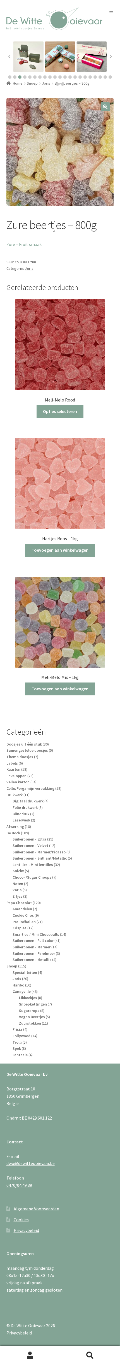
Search (90, 1355)
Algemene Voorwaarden (36, 1208)
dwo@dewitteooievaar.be (30, 1163)
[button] (9, 77)
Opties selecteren (60, 411)
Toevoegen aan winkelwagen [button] (60, 550)
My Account (30, 1355)
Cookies (21, 1219)
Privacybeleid (26, 1230)
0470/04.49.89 (19, 1185)
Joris (29, 268)
